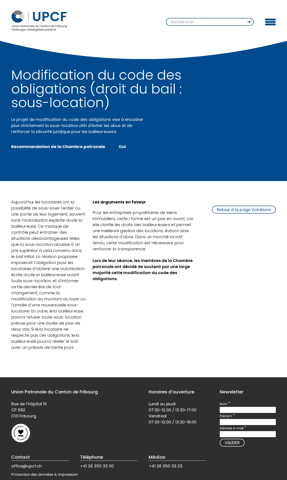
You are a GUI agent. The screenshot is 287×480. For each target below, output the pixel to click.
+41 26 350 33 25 (166, 466)
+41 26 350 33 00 (97, 466)
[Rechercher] (249, 22)
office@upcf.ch (26, 466)
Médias (157, 457)
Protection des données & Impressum (44, 474)
